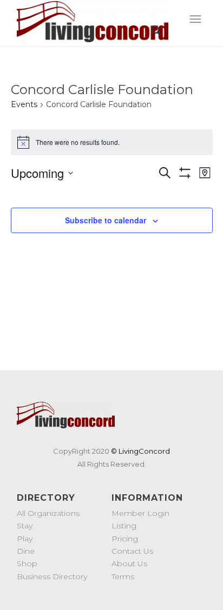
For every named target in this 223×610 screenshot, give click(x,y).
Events (24, 104)
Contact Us (132, 551)
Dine (26, 551)
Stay (24, 526)
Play (24, 538)
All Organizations (48, 513)
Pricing (125, 538)
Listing (124, 526)
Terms (123, 576)
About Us (129, 563)
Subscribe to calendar (105, 220)
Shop (27, 563)
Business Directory (52, 576)
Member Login (140, 513)
